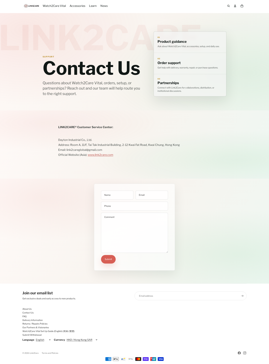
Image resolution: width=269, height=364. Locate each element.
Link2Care (34, 353)
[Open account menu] (235, 5)
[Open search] (228, 5)
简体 (66, 331)
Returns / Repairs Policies (34, 323)
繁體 (72, 331)
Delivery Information (32, 320)
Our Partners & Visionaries (35, 327)
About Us (27, 309)
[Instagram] (245, 353)
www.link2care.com (100, 154)
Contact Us (28, 312)
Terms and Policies (50, 353)
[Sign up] (242, 296)
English (58, 331)
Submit (108, 259)
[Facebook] (239, 353)
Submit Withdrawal (32, 335)
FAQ (24, 316)
